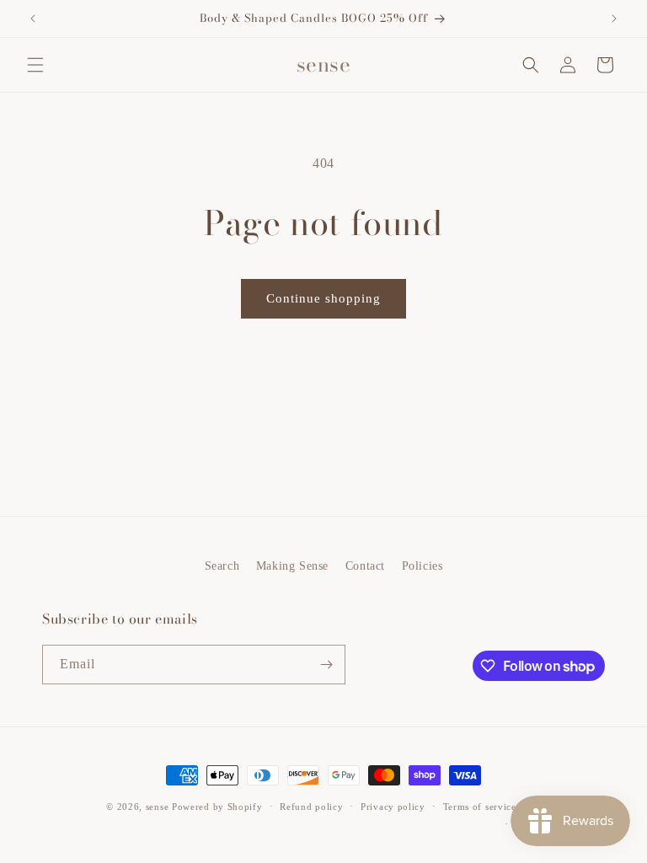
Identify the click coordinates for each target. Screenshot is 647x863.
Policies (422, 566)
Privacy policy (393, 806)
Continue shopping (323, 298)
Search (222, 566)
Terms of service (479, 806)
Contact (365, 566)
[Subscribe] (326, 664)
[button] (35, 64)
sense (157, 806)
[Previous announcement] (32, 18)
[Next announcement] (614, 18)
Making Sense (292, 566)
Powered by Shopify (217, 806)
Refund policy (311, 806)
